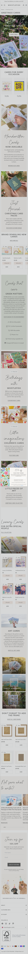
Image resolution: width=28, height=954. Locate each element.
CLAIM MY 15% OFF (18, 480)
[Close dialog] (1, 468)
